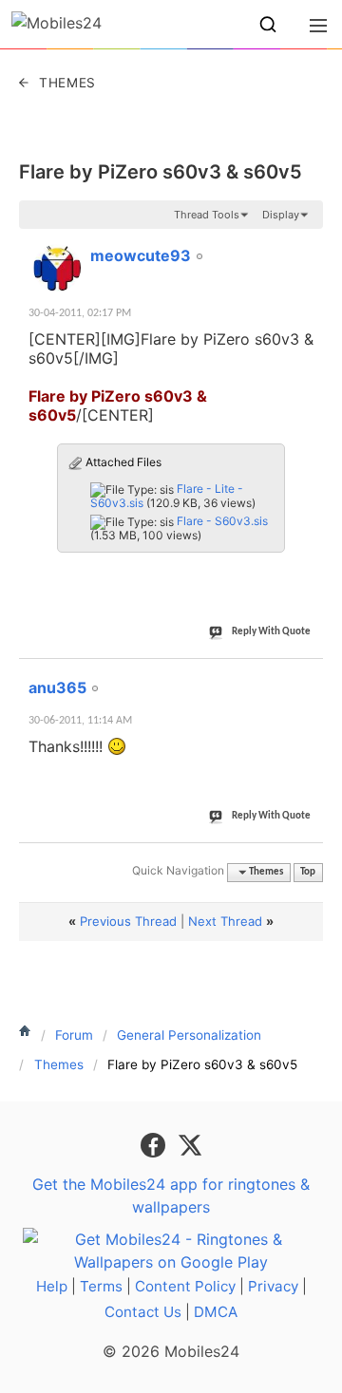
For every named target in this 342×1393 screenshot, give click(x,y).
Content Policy (185, 1286)
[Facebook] (155, 1143)
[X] (190, 1143)
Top (307, 872)
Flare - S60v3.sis (222, 521)
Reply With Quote (271, 632)
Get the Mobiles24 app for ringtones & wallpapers (171, 1195)
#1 (308, 245)
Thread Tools (206, 214)
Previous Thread (128, 921)
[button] (268, 24)
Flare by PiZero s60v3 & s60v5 (160, 171)
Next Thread (225, 921)
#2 (308, 677)
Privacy (273, 1286)
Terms (101, 1286)
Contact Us (142, 1312)
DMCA (216, 1312)
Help (51, 1286)
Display (280, 214)
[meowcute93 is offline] (57, 268)
